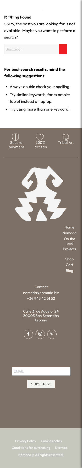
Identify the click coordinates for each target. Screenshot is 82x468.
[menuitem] (38, 10)
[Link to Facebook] (35, 3)
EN (38, 10)
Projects (69, 248)
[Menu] (75, 20)
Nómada (69, 232)
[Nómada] (20, 20)
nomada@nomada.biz (41, 292)
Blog (69, 270)
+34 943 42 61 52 (41, 298)
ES (46, 10)
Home (69, 227)
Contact (41, 286)
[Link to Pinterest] (47, 3)
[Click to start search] (63, 49)
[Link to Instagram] (41, 3)
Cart (69, 264)
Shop (69, 259)
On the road (69, 241)
